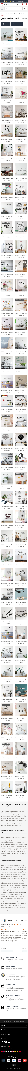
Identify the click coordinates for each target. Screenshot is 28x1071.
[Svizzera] (13, 1051)
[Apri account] (18, 4)
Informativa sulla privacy (9, 1021)
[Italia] (6, 1051)
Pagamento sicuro (12, 1006)
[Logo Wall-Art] (6, 4)
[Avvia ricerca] (20, 8)
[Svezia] (17, 1051)
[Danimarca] (11, 1051)
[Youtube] (9, 1042)
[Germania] (2, 1051)
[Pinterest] (5, 1042)
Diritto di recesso (11, 966)
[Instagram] (2, 1042)
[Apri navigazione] (2, 8)
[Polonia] (20, 1051)
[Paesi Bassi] (8, 1051)
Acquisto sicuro (11, 974)
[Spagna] (15, 1051)
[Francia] (4, 1051)
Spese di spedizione (11, 957)
